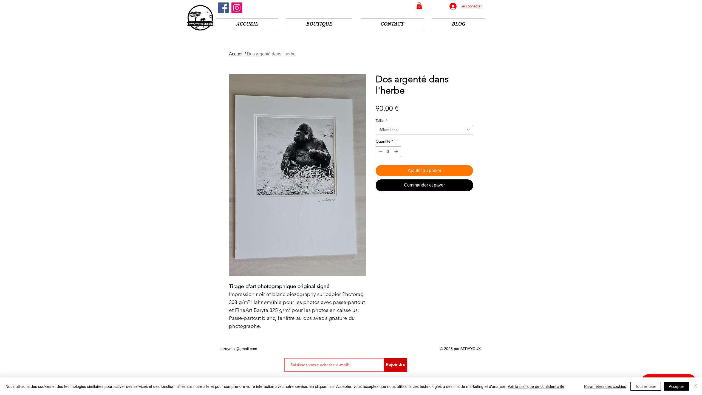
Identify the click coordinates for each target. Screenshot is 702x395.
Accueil (236, 54)
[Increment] (396, 151)
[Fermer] (695, 386)
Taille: (381, 121)
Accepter (676, 386)
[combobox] (424, 129)
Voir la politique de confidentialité (536, 386)
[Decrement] (380, 151)
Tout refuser (645, 386)
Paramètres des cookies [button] (605, 386)
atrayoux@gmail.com (238, 348)
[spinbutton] (388, 151)
